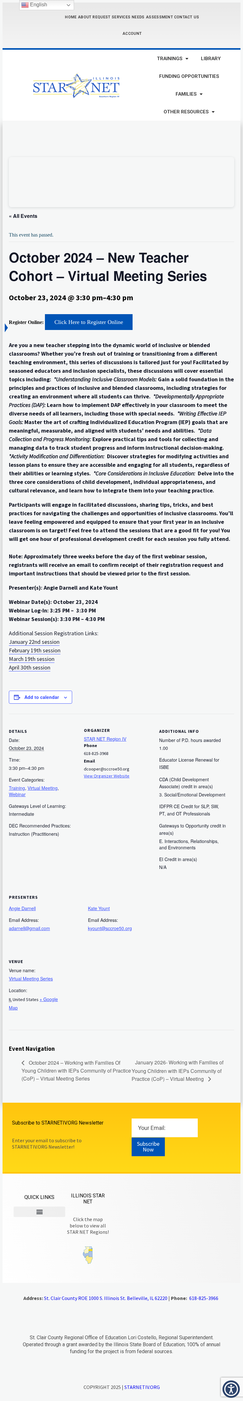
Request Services (111, 17)
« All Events (23, 215)
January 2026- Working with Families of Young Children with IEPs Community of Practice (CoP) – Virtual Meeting (177, 1070)
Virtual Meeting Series (31, 978)
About (84, 17)
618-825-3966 (203, 1298)
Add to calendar (41, 697)
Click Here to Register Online (88, 322)
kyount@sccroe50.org (110, 928)
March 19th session (31, 658)
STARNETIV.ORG (142, 1387)
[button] (39, 1212)
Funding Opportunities (189, 76)
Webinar (17, 794)
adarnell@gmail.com (29, 928)
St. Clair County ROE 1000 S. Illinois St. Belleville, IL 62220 (105, 1298)
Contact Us (186, 17)
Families (186, 94)
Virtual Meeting (43, 788)
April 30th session (29, 667)
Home (71, 17)
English (38, 4)
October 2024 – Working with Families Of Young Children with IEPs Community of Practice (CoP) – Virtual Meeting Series (76, 1070)
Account (131, 33)
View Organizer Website (106, 776)
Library (211, 58)
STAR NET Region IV (105, 739)
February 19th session (34, 650)
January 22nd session (34, 641)
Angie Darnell (22, 908)
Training (17, 788)
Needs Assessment (152, 17)
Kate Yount (99, 908)
